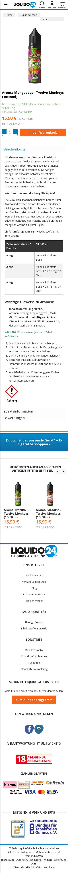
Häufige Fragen (34, 622)
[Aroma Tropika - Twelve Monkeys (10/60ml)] (18, 494)
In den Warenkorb (42, 132)
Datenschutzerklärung (29, 859)
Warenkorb (62, 8)
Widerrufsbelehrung (55, 859)
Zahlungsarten (34, 575)
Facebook (34, 662)
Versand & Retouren (34, 581)
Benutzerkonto (34, 650)
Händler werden (34, 600)
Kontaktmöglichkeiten (34, 656)
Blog (34, 588)
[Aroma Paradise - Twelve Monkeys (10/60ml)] (50, 494)
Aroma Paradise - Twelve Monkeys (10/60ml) (48, 513)
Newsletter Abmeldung (34, 669)
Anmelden (52, 8)
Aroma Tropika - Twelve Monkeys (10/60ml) (16, 513)
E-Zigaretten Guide (34, 594)
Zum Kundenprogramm (34, 700)
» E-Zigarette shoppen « (39, 442)
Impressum (7, 859)
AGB (34, 863)
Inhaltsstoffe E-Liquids (34, 628)
